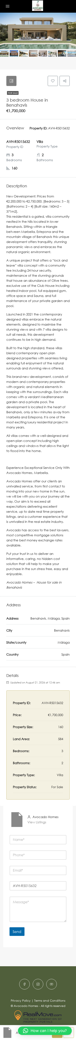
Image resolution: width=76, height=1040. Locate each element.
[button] (45, 1031)
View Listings (36, 822)
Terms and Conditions (49, 1000)
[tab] (11, 81)
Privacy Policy (21, 1000)
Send (17, 931)
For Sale (13, 93)
